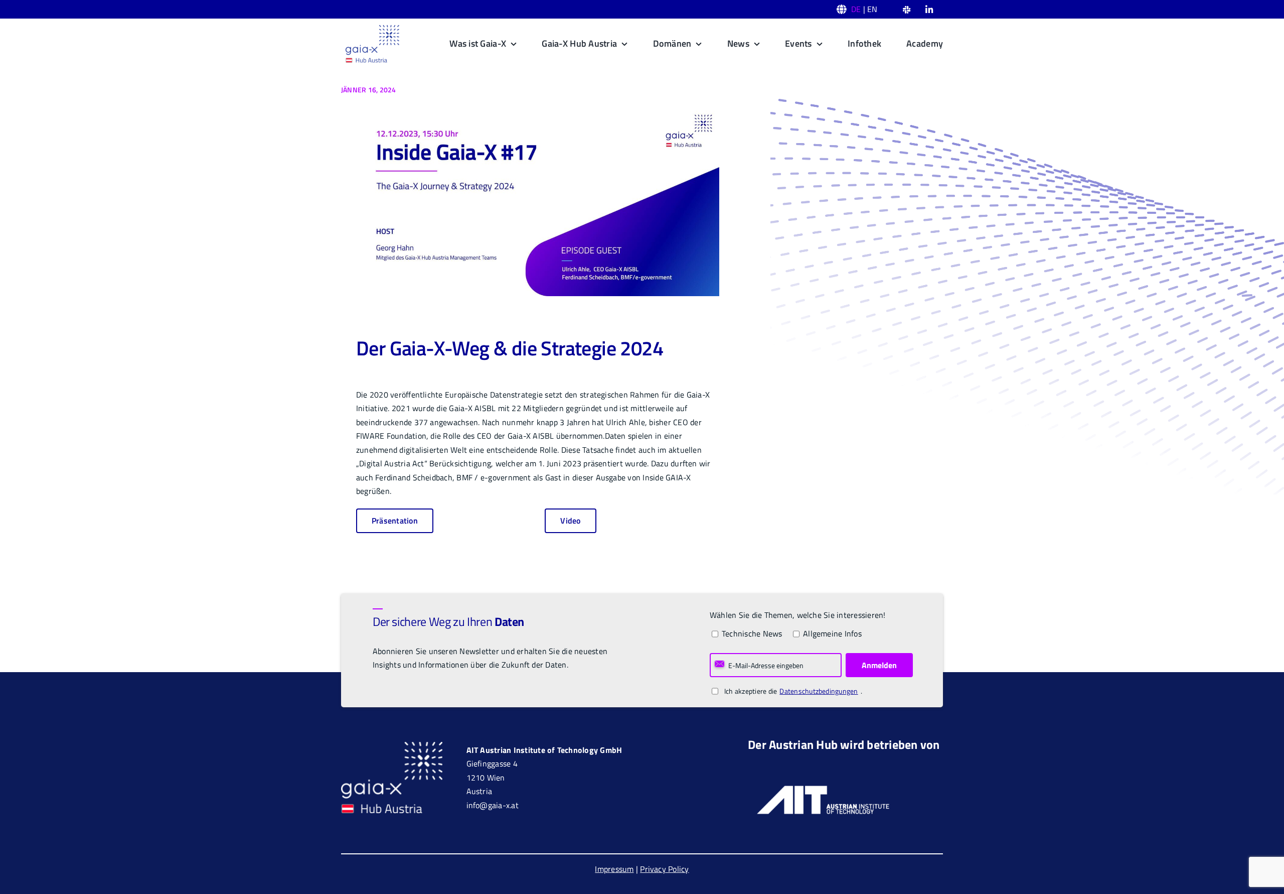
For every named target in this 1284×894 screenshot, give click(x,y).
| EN (864, 9)
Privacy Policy (664, 869)
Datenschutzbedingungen (818, 691)
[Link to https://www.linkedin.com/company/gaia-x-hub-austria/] (929, 10)
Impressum (614, 869)
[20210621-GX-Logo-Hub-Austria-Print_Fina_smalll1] (372, 28)
